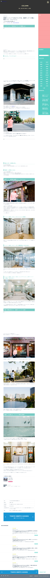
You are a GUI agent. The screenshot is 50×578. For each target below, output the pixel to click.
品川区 (41, 70)
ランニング (19, 486)
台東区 (41, 77)
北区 (41, 68)
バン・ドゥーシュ (8, 486)
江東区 (47, 68)
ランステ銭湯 (15, 486)
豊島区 (47, 79)
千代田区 (41, 79)
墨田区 (41, 75)
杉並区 (47, 72)
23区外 (47, 85)
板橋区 (41, 64)
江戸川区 (47, 64)
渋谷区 (47, 70)
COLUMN (25, 6)
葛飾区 (47, 66)
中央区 (47, 77)
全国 (44, 88)
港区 (47, 83)
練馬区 (47, 81)
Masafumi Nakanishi (16, 22)
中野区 (41, 81)
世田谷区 (47, 75)
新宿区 (41, 72)
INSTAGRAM (10, 481)
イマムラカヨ (8, 22)
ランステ (12, 486)
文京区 (41, 83)
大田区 (41, 66)
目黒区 (41, 85)
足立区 (41, 62)
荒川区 (47, 62)
